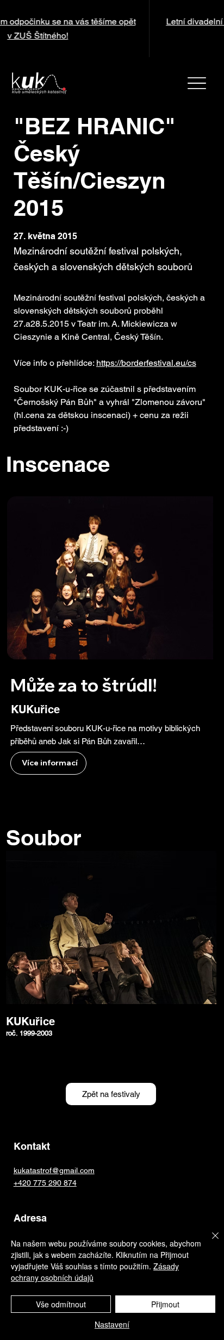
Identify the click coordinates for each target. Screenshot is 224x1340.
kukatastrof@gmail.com (54, 1170)
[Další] (208, 29)
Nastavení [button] (112, 1324)
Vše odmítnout (61, 1304)
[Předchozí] (15, 29)
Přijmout (165, 1304)
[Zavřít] (209, 1242)
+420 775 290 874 (45, 1183)
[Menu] (196, 82)
